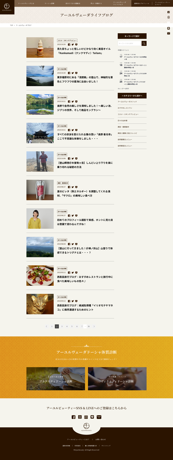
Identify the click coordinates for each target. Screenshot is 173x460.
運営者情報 (66, 446)
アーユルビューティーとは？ (78, 439)
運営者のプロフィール (141, 3)
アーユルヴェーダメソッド (127, 101)
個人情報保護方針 (91, 446)
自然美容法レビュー (125, 146)
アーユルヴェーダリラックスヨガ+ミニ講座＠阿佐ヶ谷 (134, 83)
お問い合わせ (101, 439)
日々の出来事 (122, 120)
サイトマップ (106, 446)
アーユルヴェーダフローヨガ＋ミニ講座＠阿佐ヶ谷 (135, 66)
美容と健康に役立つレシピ (127, 133)
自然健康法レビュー (125, 139)
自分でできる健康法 (73, 3)
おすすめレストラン (125, 108)
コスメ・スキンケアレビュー (128, 114)
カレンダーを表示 (123, 88)
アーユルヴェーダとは (26, 3)
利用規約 (78, 446)
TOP (11, 25)
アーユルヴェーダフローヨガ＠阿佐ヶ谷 (135, 58)
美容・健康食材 (123, 127)
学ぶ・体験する (96, 3)
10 (89, 326)
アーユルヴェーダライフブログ (119, 3)
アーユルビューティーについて (162, 3)
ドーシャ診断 (49, 3)
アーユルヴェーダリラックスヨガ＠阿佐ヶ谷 (135, 74)
